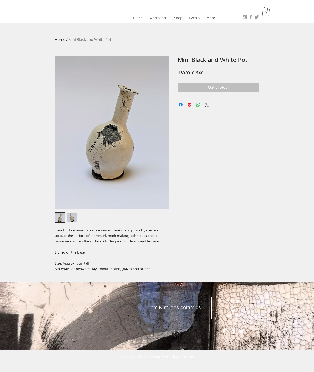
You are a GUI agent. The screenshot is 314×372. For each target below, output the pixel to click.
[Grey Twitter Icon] (257, 17)
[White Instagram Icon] (225, 331)
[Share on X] (207, 104)
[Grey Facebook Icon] (251, 17)
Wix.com (188, 357)
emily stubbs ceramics (176, 307)
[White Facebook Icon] (233, 331)
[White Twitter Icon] (241, 331)
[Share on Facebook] (180, 104)
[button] (266, 11)
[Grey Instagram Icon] (245, 17)
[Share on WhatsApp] (198, 104)
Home (60, 39)
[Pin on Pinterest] (189, 104)
